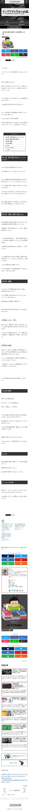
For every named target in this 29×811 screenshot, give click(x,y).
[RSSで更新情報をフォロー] (21, 563)
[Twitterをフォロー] (21, 556)
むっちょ (11, 569)
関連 (8, 149)
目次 (12, 134)
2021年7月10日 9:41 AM (6, 778)
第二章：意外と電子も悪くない (13, 139)
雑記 (12, 630)
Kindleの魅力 (9, 143)
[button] (26, 391)
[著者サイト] (8, 556)
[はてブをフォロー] (8, 559)
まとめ (7, 145)
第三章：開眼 (9, 141)
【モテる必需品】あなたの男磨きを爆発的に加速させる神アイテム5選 (19, 525)
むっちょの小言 (9, 147)
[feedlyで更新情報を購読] (8, 563)
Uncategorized (6, 630)
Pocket (13, 60)
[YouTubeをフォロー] (21, 559)
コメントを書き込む (14, 790)
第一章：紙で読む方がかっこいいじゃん (15, 137)
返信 (25, 786)
